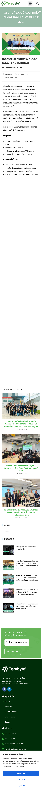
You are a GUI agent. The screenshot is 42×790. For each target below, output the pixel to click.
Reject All (21, 785)
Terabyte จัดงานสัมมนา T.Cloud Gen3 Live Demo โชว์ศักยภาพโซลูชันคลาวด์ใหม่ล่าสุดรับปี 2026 (27, 577)
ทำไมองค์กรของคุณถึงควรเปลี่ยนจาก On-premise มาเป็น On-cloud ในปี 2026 (27, 606)
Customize (21, 779)
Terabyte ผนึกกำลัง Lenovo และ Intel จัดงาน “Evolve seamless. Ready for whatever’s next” (27, 592)
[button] (30, 3)
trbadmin (8, 74)
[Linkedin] (9, 689)
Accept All (21, 773)
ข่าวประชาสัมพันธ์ (11, 78)
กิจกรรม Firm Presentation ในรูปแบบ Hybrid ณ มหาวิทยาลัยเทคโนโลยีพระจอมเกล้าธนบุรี (21, 468)
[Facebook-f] (4, 689)
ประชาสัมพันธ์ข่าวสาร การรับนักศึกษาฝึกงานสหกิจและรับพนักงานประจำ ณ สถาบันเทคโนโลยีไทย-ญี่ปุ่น (21, 512)
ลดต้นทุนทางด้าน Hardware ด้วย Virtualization (27, 547)
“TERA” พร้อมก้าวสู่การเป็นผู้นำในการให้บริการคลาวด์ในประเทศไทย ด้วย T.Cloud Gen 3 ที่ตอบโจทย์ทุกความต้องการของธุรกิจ (21, 424)
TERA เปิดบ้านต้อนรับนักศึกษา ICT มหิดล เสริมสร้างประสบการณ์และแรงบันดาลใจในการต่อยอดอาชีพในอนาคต (27, 564)
